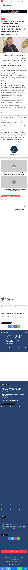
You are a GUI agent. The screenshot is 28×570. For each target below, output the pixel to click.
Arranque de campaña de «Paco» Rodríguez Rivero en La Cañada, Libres (21, 208)
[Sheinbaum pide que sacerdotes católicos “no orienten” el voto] (21, 308)
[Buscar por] (26, 5)
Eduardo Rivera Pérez (10, 522)
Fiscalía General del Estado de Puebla (9, 526)
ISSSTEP (24, 526)
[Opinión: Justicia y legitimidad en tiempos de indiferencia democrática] (5, 506)
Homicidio (19, 526)
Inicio (3, 16)
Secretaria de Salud (20, 528)
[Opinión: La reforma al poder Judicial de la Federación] (14, 511)
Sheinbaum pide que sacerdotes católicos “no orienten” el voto (21, 315)
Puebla (10, 528)
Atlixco (7, 519)
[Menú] (1, 5)
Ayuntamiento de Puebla (14, 519)
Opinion (20, 561)
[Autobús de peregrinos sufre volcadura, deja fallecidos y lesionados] (23, 511)
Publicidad (14, 8)
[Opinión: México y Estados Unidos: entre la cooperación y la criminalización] (23, 408)
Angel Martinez (6, 34)
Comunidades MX (14, 559)
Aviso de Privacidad (10, 561)
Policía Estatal (4, 528)
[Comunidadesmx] (8, 4)
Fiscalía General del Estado (7, 524)
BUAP (22, 519)
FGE (17, 522)
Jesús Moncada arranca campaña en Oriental (7, 314)
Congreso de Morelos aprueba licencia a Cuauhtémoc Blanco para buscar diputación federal (7, 299)
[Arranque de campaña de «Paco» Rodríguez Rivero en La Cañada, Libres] (21, 202)
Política (6, 16)
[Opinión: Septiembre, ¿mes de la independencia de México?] (14, 506)
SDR (14, 528)
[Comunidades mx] (14, 11)
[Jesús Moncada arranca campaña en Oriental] (7, 308)
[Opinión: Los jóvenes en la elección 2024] (5, 511)
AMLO (3, 519)
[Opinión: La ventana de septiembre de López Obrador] (23, 506)
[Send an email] (9, 34)
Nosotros (16, 561)
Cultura (3, 522)
